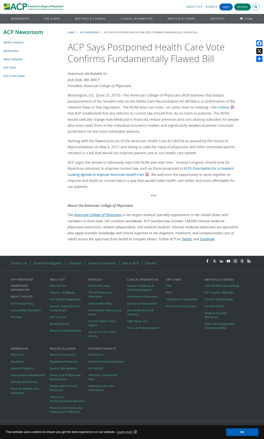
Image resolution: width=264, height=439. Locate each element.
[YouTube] (228, 261)
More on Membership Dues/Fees (25, 391)
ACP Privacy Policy (22, 303)
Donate (211, 7)
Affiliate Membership (24, 382)
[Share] (259, 59)
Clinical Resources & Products (140, 312)
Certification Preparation (182, 299)
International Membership (28, 375)
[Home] (33, 7)
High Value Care (137, 321)
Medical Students (22, 368)
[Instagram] (235, 261)
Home (71, 32)
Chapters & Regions (62, 292)
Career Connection (102, 263)
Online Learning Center (181, 306)
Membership (20, 18)
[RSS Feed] (249, 261)
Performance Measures (142, 296)
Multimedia (10, 51)
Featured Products (102, 348)
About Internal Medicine (65, 330)
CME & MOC (52, 18)
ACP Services (58, 317)
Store (248, 19)
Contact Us (19, 263)
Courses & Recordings (219, 299)
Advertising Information (20, 288)
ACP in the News (14, 76)
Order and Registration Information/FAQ (220, 326)
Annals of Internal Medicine (106, 361)
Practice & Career (181, 18)
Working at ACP (59, 324)
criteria (223, 107)
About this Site (22, 296)
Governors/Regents (47, 263)
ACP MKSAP (95, 368)
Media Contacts (13, 42)
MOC (169, 292)
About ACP (194, 7)
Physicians (17, 354)
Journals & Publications (142, 303)
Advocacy (217, 18)
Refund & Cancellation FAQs (102, 377)
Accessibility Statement (26, 310)
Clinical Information (137, 18)
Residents (17, 361)
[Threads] (242, 261)
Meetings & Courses (90, 18)
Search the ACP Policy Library (102, 334)
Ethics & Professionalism (143, 328)
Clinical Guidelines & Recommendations (140, 288)
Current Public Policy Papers (101, 323)
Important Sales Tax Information (101, 388)
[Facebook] (259, 43)
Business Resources (62, 354)
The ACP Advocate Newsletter (100, 294)
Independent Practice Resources (63, 388)
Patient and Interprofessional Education (68, 399)
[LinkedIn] (221, 261)
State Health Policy (100, 303)
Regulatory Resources (64, 361)
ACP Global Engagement (65, 299)
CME (169, 286)
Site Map (16, 317)
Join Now (242, 7)
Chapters (75, 263)
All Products (96, 354)
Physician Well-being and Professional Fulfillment (66, 410)
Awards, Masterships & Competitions (64, 308)
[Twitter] (214, 261)
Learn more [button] (124, 432)
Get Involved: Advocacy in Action (104, 312)
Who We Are (58, 286)
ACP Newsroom (23, 32)
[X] (259, 51)
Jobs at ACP (130, 263)
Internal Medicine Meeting (222, 286)
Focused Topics (214, 306)
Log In (226, 7)
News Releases (13, 59)
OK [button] (242, 432)
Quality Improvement (63, 368)
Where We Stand (99, 286)
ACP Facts (9, 67)
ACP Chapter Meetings (219, 292)
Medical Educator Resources (216, 315)
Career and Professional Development (65, 377)
